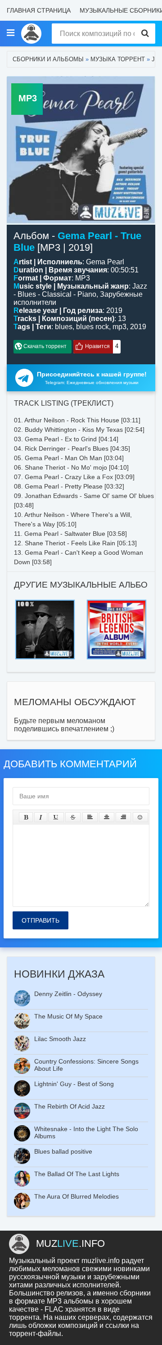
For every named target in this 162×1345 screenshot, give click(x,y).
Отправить (40, 920)
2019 (138, 327)
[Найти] (145, 33)
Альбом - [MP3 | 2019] (77, 241)
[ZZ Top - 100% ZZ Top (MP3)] (45, 602)
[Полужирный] (26, 817)
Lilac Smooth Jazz (60, 1038)
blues (63, 327)
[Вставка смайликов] (140, 817)
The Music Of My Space (68, 1016)
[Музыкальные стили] (10, 33)
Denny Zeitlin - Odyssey (68, 993)
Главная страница (39, 10)
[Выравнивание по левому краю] (90, 817)
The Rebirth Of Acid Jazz (69, 1106)
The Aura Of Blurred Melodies (76, 1196)
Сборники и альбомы (48, 59)
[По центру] (106, 817)
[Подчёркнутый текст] (56, 817)
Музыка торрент (117, 59)
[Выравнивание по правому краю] (123, 817)
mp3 (119, 327)
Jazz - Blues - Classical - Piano (80, 290)
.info (70, 1243)
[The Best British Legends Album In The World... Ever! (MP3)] (117, 602)
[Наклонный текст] (40, 817)
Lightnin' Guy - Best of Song (74, 1083)
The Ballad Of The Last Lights (76, 1173)
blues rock (92, 327)
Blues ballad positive (63, 1151)
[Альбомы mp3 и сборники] (31, 33)
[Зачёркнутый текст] (73, 817)
